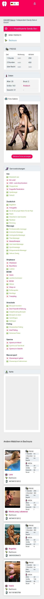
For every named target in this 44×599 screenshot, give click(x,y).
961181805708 (15, 592)
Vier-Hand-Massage (16, 244)
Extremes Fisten (14, 333)
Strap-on (12, 287)
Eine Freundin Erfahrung (17, 309)
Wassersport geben (16, 358)
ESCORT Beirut (9, 20)
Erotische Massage (16, 232)
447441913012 (15, 481)
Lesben (12, 269)
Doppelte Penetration (16, 189)
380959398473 (15, 555)
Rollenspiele (13, 290)
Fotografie (13, 208)
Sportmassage (14, 247)
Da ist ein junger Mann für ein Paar (21, 211)
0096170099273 (15, 35)
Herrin (11, 275)
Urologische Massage (17, 235)
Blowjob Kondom (15, 306)
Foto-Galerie (13, 99)
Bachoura (12, 40)
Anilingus (12, 321)
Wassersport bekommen (18, 361)
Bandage (12, 293)
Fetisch (11, 195)
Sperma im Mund (15, 343)
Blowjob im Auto (15, 315)
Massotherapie (14, 241)
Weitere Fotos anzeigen (22, 156)
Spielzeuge (13, 192)
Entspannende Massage (17, 250)
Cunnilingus (13, 318)
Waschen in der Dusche (17, 217)
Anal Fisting (13, 330)
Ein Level (12, 180)
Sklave (11, 284)
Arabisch (26, 86)
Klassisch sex (14, 177)
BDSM (11, 281)
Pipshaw (12, 220)
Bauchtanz (13, 266)
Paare (11, 214)
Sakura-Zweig (14, 253)
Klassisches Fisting (16, 327)
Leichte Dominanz (15, 278)
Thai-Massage (14, 238)
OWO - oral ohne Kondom (18, 183)
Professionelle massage (17, 229)
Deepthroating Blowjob (17, 312)
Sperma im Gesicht (16, 349)
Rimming (12, 223)
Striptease (12, 263)
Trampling (12, 296)
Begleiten (12, 205)
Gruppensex (13, 186)
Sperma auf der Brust (16, 346)
